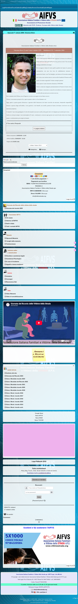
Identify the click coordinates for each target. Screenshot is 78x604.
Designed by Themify (50, 600)
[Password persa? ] (39, 500)
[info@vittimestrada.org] (32, 589)
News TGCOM (39, 420)
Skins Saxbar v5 (27, 600)
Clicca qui (45, 191)
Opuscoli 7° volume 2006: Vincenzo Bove (21, 33)
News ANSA (39, 418)
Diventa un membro (39, 479)
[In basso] (75, 250)
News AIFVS (39, 415)
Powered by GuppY (25, 599)
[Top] (75, 243)
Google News (39, 413)
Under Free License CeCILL (45, 599)
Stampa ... (44, 149)
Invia (39, 497)
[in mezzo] (75, 246)
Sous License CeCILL (38, 600)
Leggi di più (70, 199)
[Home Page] (39, 15)
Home (7, 1)
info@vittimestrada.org (39, 196)
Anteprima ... (34, 149)
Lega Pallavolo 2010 (39, 461)
